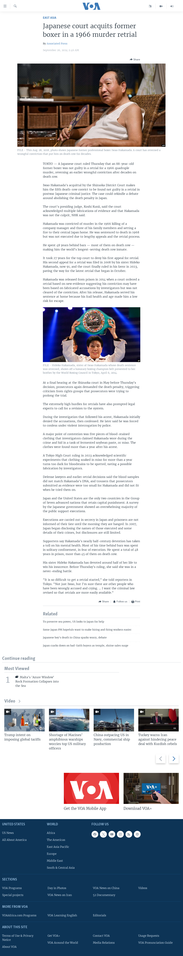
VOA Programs (12, 888)
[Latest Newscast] (172, 6)
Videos (142, 888)
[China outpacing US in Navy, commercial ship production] (114, 720)
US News (8, 833)
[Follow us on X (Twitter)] (103, 834)
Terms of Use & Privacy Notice (17, 938)
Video (9, 701)
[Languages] (150, 6)
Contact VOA (101, 935)
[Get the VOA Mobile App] (91, 788)
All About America (14, 840)
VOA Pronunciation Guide (155, 942)
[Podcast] (137, 834)
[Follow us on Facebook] (95, 834)
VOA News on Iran (60, 895)
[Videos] (161, 6)
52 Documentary (104, 895)
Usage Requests (148, 935)
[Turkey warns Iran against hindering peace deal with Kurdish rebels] (158, 720)
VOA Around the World (63, 942)
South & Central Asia (61, 867)
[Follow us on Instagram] (120, 834)
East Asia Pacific (58, 847)
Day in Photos (57, 888)
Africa (51, 833)
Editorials (99, 915)
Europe (51, 853)
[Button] (135, 59)
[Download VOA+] (151, 788)
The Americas (56, 840)
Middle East (55, 860)
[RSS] (128, 834)
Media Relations (104, 942)
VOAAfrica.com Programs (19, 915)
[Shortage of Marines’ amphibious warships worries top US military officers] (69, 720)
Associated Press (57, 43)
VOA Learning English (62, 915)
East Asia (49, 17)
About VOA (9, 947)
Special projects (12, 895)
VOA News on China (106, 888)
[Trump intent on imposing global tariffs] (24, 720)
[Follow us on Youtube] (111, 834)
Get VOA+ (54, 935)
